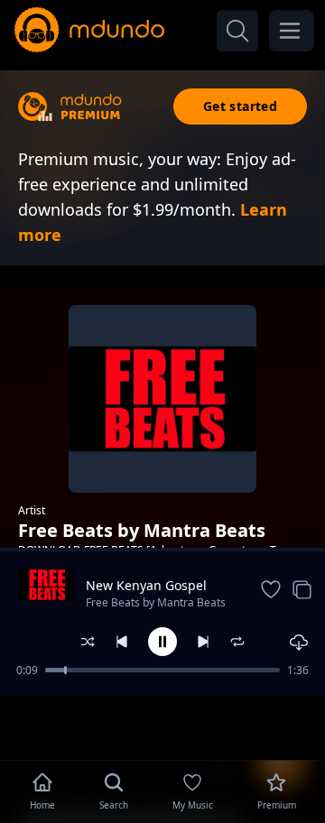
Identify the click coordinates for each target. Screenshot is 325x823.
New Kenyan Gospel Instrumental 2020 (146, 586)
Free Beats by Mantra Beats (156, 602)
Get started (240, 106)
